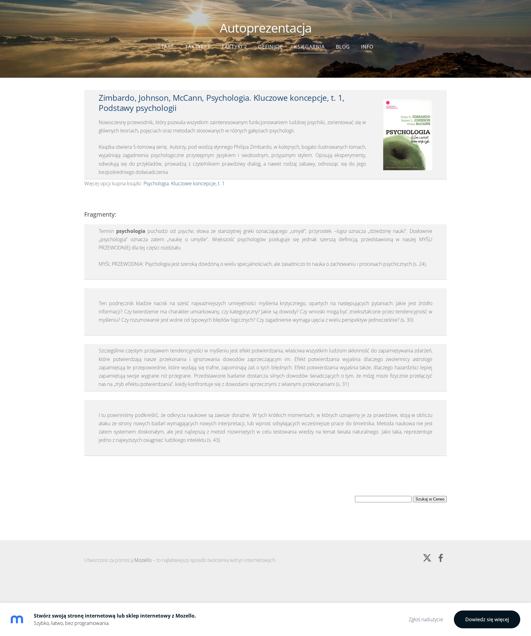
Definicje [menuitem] (270, 46)
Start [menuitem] (166, 46)
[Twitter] (427, 557)
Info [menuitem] (367, 46)
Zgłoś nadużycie (426, 619)
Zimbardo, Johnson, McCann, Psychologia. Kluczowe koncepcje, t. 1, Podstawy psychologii (221, 102)
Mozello (142, 560)
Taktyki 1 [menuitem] (197, 46)
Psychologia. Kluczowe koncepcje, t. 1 (184, 183)
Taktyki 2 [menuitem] (234, 46)
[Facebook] (441, 557)
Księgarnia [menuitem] (309, 46)
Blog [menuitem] (343, 46)
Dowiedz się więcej (487, 619)
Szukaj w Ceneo (429, 499)
